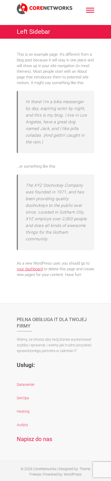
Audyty (22, 425)
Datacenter (26, 384)
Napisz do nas (34, 439)
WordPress (73, 474)
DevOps (23, 398)
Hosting (23, 411)
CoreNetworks (44, 469)
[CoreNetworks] (44, 8)
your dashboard (30, 269)
